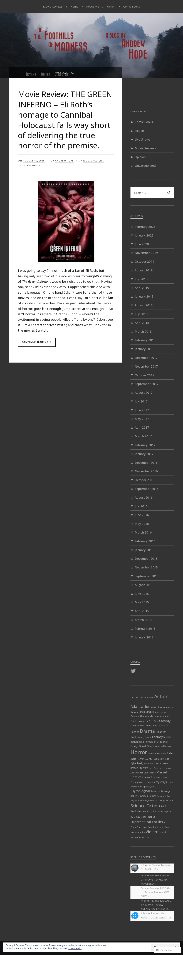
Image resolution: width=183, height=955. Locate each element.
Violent (152, 831)
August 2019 (144, 270)
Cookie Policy (75, 948)
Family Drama (144, 737)
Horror (138, 752)
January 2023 (144, 235)
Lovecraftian (150, 772)
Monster (143, 782)
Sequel (146, 811)
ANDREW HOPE (64, 160)
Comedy (164, 721)
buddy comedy (160, 712)
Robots (152, 795)
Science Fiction (145, 806)
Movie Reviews (53, 6)
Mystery (160, 782)
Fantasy (157, 737)
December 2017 (146, 358)
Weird (162, 832)
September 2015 (147, 576)
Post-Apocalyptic (146, 786)
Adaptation (140, 706)
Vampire (140, 832)
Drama (147, 731)
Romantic (161, 796)
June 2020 (142, 244)
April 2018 (142, 323)
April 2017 (142, 427)
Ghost (142, 746)
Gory (150, 746)
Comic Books (131, 6)
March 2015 (143, 620)
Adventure (157, 707)
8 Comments (32, 165)
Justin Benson (148, 763)
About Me (92, 6)
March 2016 (143, 532)
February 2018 (145, 340)
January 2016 (144, 550)
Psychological (140, 791)
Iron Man (149, 759)
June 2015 (142, 594)
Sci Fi (164, 806)
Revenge (165, 791)
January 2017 (144, 454)
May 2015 (142, 602)
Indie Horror (137, 758)
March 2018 (143, 331)
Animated (168, 707)
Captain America (161, 716)
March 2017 (143, 436)
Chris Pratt (154, 721)
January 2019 (144, 296)
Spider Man (156, 811)
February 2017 (145, 445)
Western (134, 837)
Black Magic (146, 711)
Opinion (140, 157)
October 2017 (144, 375)
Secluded (136, 811)
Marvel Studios (151, 777)
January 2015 (144, 637)
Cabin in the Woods (141, 716)
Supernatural (140, 822)
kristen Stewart (139, 768)
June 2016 (142, 515)
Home (74, 6)
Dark (162, 725)
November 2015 (146, 567)
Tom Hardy (142, 827)
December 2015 (146, 558)
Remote (155, 791)
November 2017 (146, 366)
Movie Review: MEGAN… (156, 875)
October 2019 (144, 261)
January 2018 (144, 349)
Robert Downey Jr (139, 795)
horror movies (157, 753)
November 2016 (146, 471)
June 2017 (142, 410)
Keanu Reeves (162, 763)
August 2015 (144, 585)
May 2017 (142, 419)
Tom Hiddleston (156, 827)
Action (161, 696)
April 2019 (142, 288)
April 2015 (142, 611)
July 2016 (141, 506)
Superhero (145, 816)
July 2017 (141, 401)
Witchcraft (144, 837)
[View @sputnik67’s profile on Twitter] (133, 671)
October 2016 (144, 480)
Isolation (159, 758)
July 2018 (141, 314)
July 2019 (141, 279)
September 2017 (147, 384)
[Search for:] (152, 192)
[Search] (168, 192)
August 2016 (144, 497)
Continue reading (33, 343)
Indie (170, 753)
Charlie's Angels (139, 721)
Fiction (111, 6)
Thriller (157, 821)
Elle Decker (148, 913)
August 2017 (144, 392)
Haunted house (162, 746)
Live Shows (142, 139)
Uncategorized (145, 165)
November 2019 (146, 253)
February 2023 (145, 227)
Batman (134, 712)
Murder (151, 782)
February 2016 (145, 541)
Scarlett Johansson (164, 800)
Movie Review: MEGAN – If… (155, 866)
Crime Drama (152, 725)
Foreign (134, 746)
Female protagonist (156, 741)
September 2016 (147, 489)
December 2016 (146, 462)
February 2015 (145, 628)
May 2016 (142, 524)
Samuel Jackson (147, 800)
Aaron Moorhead (145, 697)
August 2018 (144, 305)
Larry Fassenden (156, 768)
